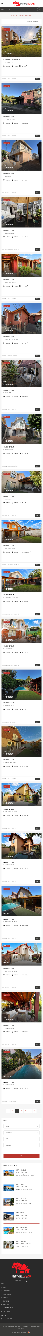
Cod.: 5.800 (6, 945)
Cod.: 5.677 (6, 889)
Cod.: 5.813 (6, 621)
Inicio (4, 1287)
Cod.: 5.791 (6, 786)
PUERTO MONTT (6, 1304)
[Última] (34, 1111)
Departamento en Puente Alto (12, 59)
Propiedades (6, 1291)
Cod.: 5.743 (6, 672)
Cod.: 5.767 (6, 835)
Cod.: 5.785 (6, 143)
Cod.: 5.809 (6, 572)
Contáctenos (6, 1311)
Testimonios (6, 1301)
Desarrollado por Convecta (20, 1332)
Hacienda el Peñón (8, 1308)
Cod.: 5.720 (6, 363)
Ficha (37, 79)
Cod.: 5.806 (6, 257)
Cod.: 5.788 (6, 417)
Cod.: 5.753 (6, 29)
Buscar (21, 1156)
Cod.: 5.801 (6, 473)
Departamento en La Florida (24, 1244)
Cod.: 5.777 (6, 995)
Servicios (5, 1297)
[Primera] (8, 1111)
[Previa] (12, 1111)
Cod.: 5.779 (6, 729)
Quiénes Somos (7, 1294)
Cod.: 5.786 (6, 86)
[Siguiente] (30, 1111)
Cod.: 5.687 (6, 306)
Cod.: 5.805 (6, 523)
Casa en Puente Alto (9, 116)
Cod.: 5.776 (6, 1052)
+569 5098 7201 (8, 1319)
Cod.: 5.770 (6, 200)
